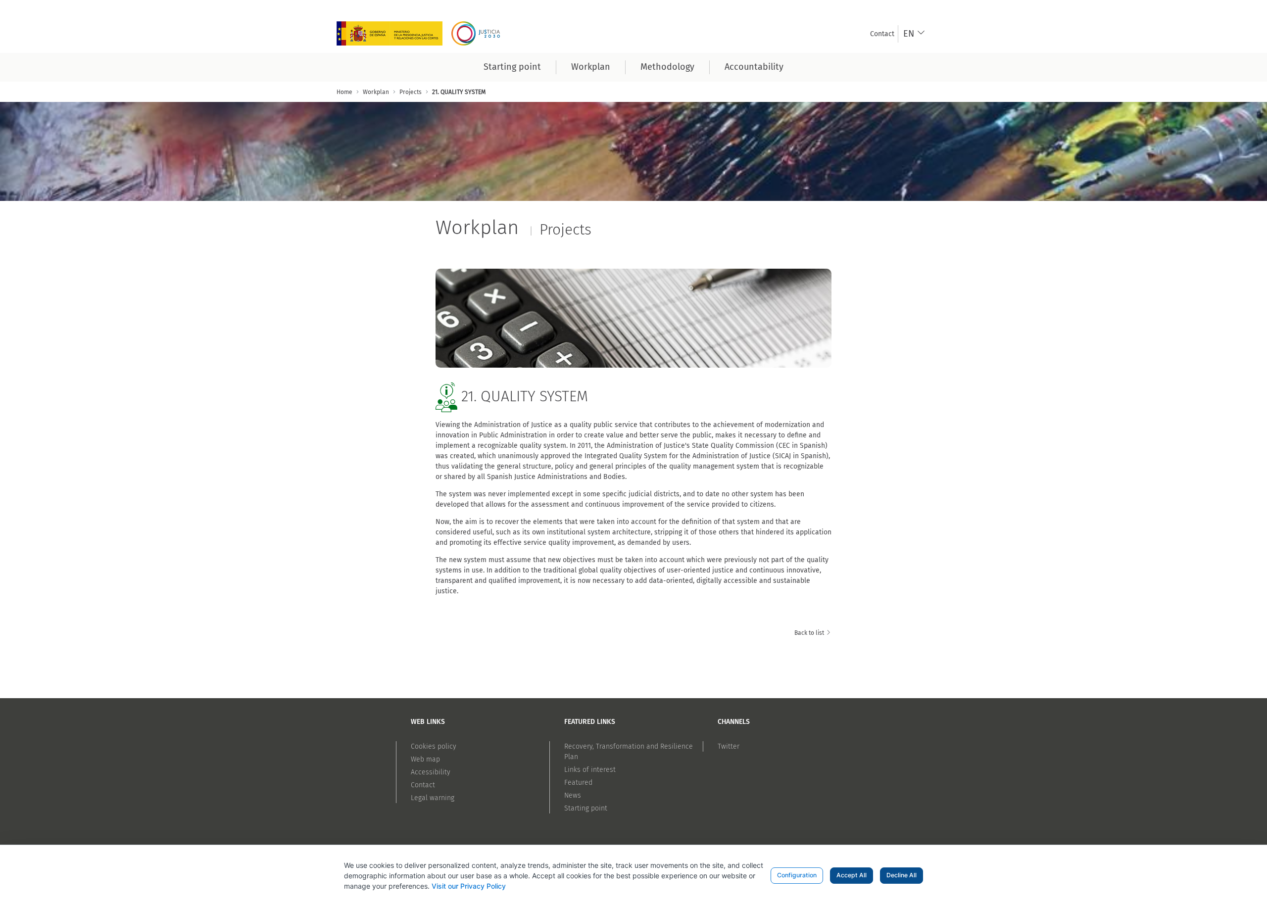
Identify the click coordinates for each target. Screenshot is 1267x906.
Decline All (901, 875)
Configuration (797, 875)
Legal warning (432, 798)
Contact (423, 785)
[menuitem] (882, 34)
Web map (425, 759)
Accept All (851, 875)
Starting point (585, 808)
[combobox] (914, 34)
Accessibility (430, 772)
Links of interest (590, 769)
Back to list (810, 632)
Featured (578, 782)
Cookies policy (433, 746)
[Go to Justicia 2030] (422, 33)
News (572, 795)
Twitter (728, 746)
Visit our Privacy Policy (469, 886)
